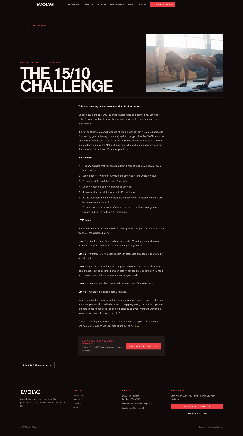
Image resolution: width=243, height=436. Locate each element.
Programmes (74, 4)
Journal (76, 407)
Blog (130, 4)
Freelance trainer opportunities (211, 427)
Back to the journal (37, 365)
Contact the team (197, 413)
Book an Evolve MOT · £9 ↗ (143, 346)
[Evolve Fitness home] (45, 4)
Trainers (101, 4)
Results (89, 4)
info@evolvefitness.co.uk (133, 408)
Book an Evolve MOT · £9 (197, 406)
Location (141, 4)
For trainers (117, 4)
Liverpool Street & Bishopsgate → (137, 403)
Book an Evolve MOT (162, 4)
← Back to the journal (34, 25)
